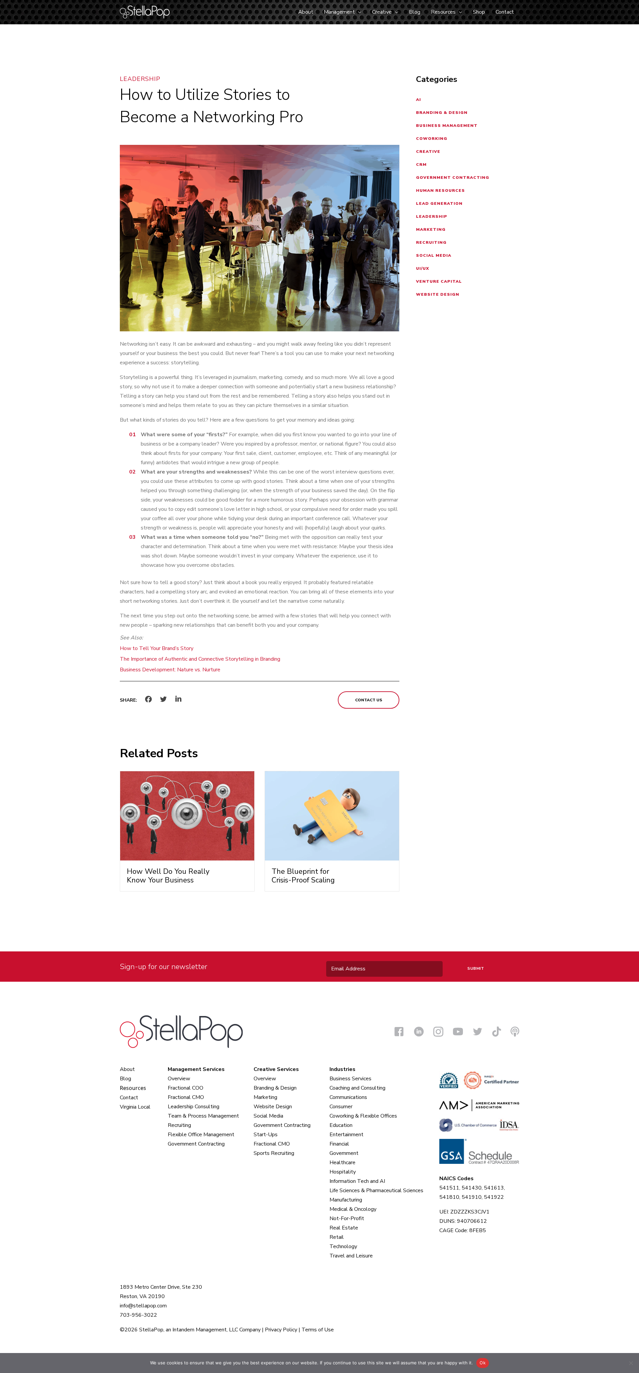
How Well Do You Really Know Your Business (168, 875)
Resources (133, 1088)
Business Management (447, 125)
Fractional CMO (186, 1097)
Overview (179, 1078)
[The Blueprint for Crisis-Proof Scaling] (332, 815)
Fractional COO (185, 1088)
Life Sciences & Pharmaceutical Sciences (376, 1190)
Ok (483, 1362)
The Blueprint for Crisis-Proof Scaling (303, 875)
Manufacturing (345, 1199)
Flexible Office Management (201, 1134)
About (127, 1069)
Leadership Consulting (193, 1106)
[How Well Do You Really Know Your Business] (187, 815)
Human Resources (440, 190)
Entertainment (346, 1134)
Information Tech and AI (357, 1181)
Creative (428, 151)
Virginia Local (135, 1107)
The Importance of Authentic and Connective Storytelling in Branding (200, 659)
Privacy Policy (281, 1329)
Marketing (431, 229)
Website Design (437, 294)
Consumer (340, 1106)
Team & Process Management (203, 1116)
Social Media (433, 255)
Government (343, 1153)
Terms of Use (318, 1329)
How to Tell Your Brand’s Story (156, 648)
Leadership (140, 79)
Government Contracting (452, 177)
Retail (336, 1237)
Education (340, 1125)
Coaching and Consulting (357, 1088)
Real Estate (343, 1227)
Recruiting (431, 242)
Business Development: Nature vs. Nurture (170, 669)
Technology (343, 1246)
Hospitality (342, 1172)
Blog (125, 1078)
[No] (630, 1363)
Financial (339, 1144)
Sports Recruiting (274, 1153)
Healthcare (342, 1162)
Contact (129, 1097)
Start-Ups (266, 1134)
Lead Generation (439, 203)
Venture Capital (439, 281)
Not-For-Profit (346, 1218)
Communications (348, 1097)
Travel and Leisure (351, 1255)
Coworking (431, 138)
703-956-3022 (138, 1315)
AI (418, 99)
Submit (475, 968)
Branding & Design (442, 112)
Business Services (350, 1078)
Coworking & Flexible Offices (363, 1116)
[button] (358, 12)
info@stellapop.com (143, 1305)
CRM (421, 164)
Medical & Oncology (352, 1209)
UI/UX (422, 268)
